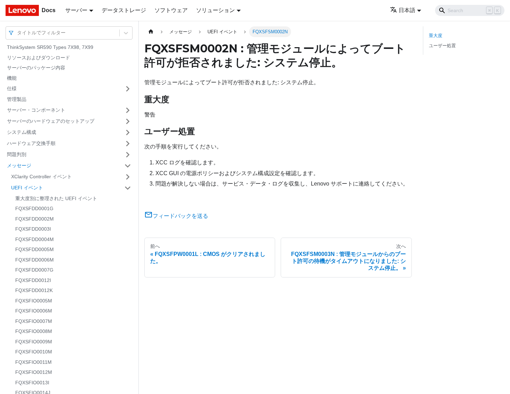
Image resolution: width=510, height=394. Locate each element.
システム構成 (21, 132)
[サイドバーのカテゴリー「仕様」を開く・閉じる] (127, 88)
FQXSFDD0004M (34, 239)
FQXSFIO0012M (33, 372)
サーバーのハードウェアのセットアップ (50, 121)
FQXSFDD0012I (33, 280)
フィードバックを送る (180, 216)
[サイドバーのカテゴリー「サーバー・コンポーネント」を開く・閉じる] (127, 110)
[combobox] (17, 33)
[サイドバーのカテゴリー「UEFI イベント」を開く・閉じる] (127, 188)
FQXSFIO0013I (32, 382)
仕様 (12, 88)
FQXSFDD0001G (34, 208)
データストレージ (124, 10)
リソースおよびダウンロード (38, 57)
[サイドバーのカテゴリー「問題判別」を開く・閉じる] (127, 154)
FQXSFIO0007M (33, 321)
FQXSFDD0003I (33, 229)
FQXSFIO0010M (33, 351)
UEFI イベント (27, 187)
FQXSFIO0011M (33, 362)
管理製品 (16, 99)
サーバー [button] (76, 10)
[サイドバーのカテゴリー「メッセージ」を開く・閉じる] (127, 165)
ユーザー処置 (442, 45)
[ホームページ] (151, 31)
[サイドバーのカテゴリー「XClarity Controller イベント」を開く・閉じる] (127, 176)
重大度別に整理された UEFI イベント (56, 198)
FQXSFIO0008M (33, 331)
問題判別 (16, 154)
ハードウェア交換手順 (31, 143)
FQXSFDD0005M (34, 249)
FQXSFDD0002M (34, 219)
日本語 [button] (407, 10)
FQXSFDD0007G (34, 270)
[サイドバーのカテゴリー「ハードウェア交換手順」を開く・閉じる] (127, 143)
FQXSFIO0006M (33, 311)
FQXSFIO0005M (33, 300)
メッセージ (19, 165)
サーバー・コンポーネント (36, 110)
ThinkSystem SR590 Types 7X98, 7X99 (50, 47)
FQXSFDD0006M (34, 260)
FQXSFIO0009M (33, 341)
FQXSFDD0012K (34, 290)
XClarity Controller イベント (41, 176)
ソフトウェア (171, 10)
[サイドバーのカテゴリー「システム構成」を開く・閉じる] (127, 132)
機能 (12, 78)
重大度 (435, 35)
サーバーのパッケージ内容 (36, 67)
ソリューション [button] (215, 10)
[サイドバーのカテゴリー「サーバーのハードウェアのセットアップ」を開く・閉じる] (127, 121)
